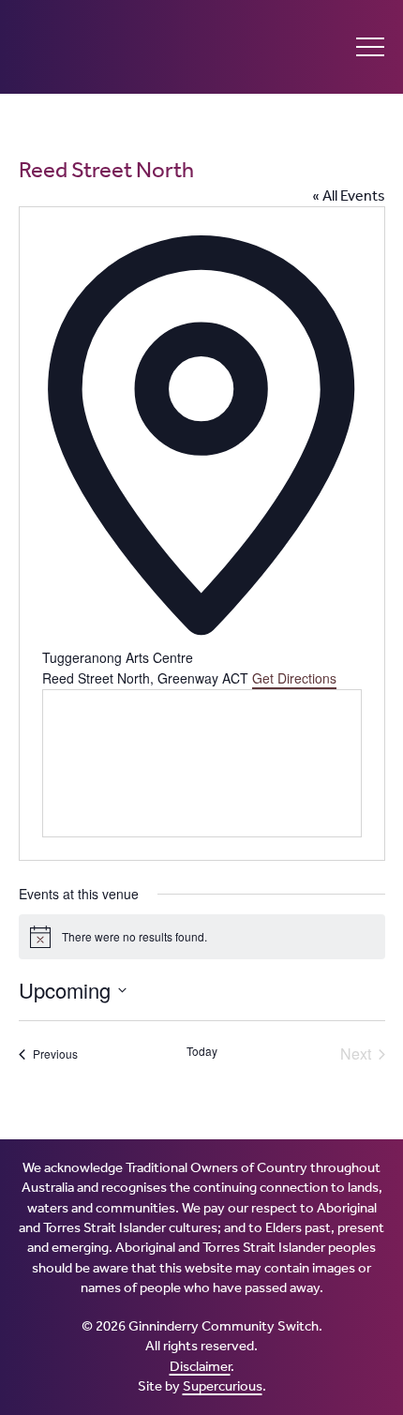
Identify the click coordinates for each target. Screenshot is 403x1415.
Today (202, 1051)
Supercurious (222, 1385)
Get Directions (294, 678)
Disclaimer (200, 1366)
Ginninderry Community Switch (122, 47)
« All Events (348, 195)
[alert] (202, 936)
